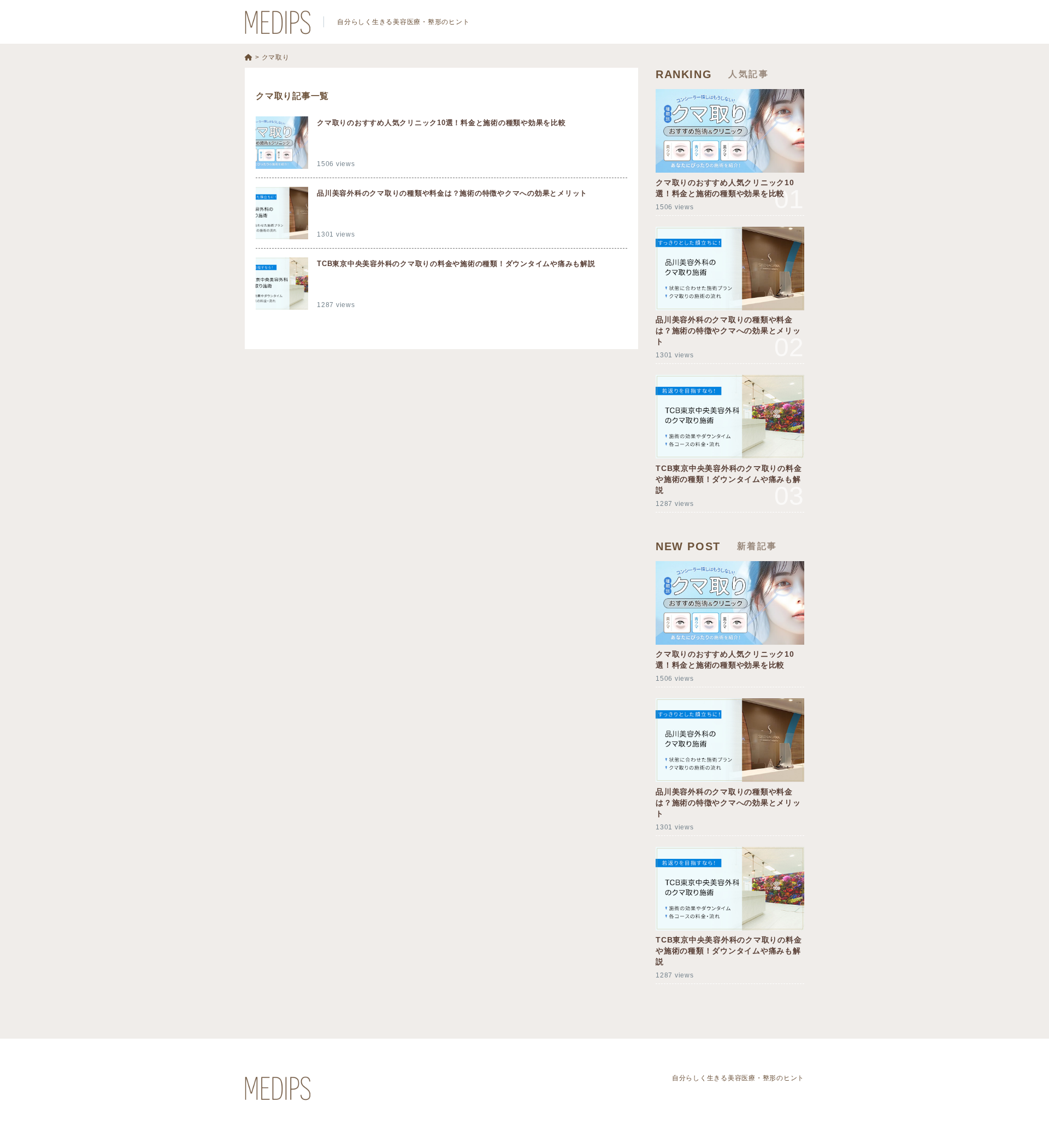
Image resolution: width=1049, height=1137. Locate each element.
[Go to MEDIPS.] (249, 57)
